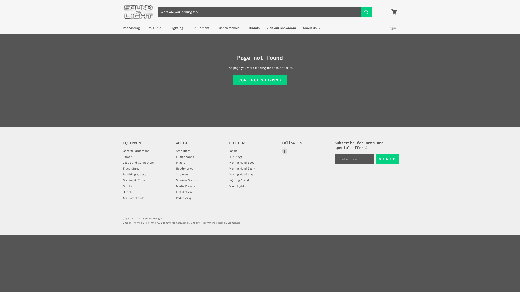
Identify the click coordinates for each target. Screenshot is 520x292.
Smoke (127, 186)
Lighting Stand (239, 180)
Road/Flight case (134, 174)
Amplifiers (183, 151)
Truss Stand (131, 168)
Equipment (201, 28)
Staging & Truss (134, 180)
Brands (254, 28)
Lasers (233, 151)
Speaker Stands (187, 180)
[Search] (366, 12)
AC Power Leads (133, 198)
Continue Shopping (260, 80)
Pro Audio (154, 28)
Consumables (229, 28)
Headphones (184, 168)
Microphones (185, 157)
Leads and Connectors (138, 162)
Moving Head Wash (242, 174)
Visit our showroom (281, 28)
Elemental (234, 222)
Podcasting (131, 28)
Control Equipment (136, 151)
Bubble (128, 192)
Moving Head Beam (242, 168)
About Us (310, 28)
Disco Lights (237, 186)
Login (392, 28)
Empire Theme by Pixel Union (140, 222)
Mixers (180, 162)
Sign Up (387, 159)
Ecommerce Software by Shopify (180, 222)
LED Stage (236, 157)
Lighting (177, 28)
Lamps (127, 157)
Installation (184, 192)
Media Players (185, 186)
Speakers (182, 174)
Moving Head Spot (241, 162)
